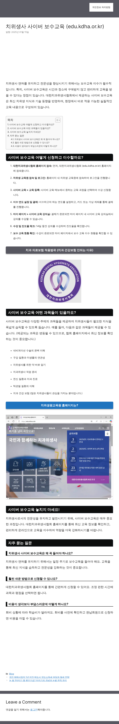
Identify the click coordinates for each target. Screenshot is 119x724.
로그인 (34, 709)
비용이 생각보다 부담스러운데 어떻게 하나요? (36, 146)
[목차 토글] (56, 120)
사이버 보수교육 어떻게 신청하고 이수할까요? (31, 124)
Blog (11, 673)
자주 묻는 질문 (17, 135)
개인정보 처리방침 (101, 7)
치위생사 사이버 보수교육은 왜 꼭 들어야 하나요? (37, 139)
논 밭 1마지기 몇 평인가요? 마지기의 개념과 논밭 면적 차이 (38, 680)
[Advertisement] (59, 59)
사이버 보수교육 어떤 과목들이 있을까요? (30, 128)
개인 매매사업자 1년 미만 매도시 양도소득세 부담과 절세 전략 (39, 677)
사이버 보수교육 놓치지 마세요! (25, 132)
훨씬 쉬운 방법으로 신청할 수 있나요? (32, 142)
